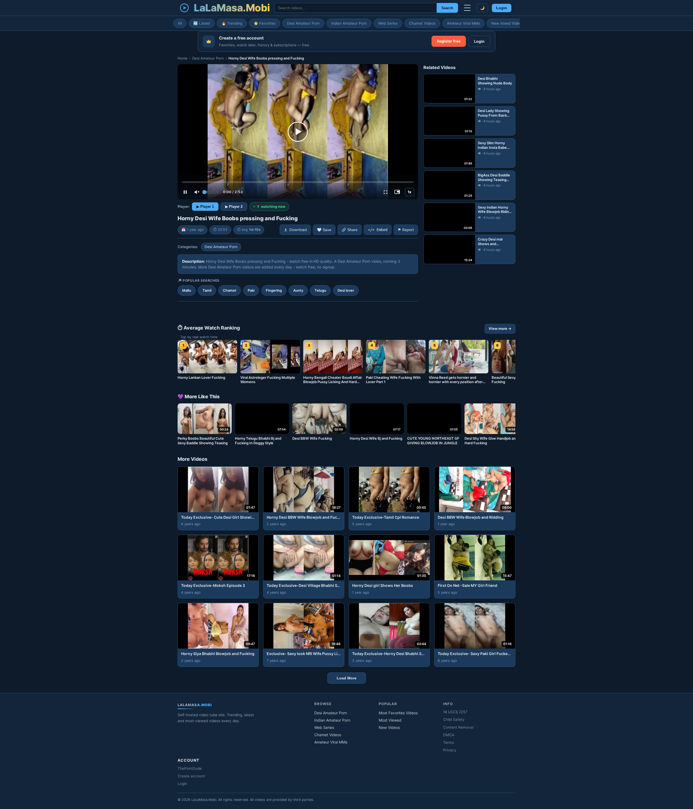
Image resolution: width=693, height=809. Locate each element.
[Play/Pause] (185, 192)
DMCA (448, 735)
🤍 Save (324, 230)
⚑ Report (406, 230)
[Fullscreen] (385, 192)
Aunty (298, 290)
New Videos (389, 727)
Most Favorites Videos (398, 713)
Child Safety (454, 719)
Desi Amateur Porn (303, 23)
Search (447, 8)
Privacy (449, 750)
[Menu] (467, 7)
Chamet (229, 290)
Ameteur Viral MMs (463, 23)
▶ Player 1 (205, 207)
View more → (500, 328)
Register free (448, 41)
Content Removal (458, 727)
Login (501, 8)
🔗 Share (350, 230)
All (180, 23)
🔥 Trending (231, 23)
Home (183, 58)
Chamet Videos (422, 23)
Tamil (206, 290)
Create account (191, 776)
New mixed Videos (507, 23)
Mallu (186, 290)
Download (298, 230)
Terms (448, 742)
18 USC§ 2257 (455, 712)
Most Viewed (390, 720)
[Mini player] (397, 192)
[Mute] (197, 192)
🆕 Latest (201, 23)
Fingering (274, 290)
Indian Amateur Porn (349, 23)
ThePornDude (190, 768)
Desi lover (346, 290)
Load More (347, 678)
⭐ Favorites (265, 23)
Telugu (320, 290)
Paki (251, 290)
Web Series (388, 23)
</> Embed (377, 230)
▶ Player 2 (234, 207)
